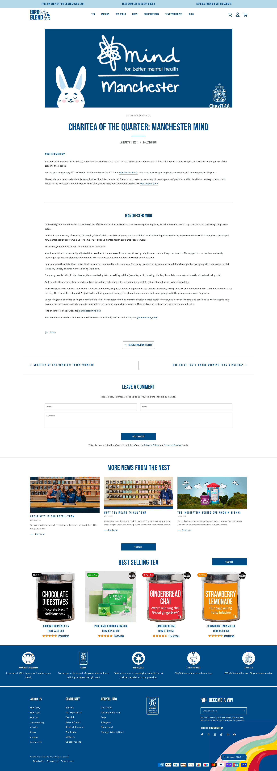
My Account (107, 727)
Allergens (106, 722)
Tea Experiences (74, 712)
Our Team (35, 712)
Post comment (138, 436)
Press (33, 732)
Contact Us (36, 742)
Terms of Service (173, 445)
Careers (34, 737)
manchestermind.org (90, 310)
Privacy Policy (151, 445)
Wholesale (71, 732)
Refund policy (38, 761)
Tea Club (70, 717)
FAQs (103, 717)
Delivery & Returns (110, 712)
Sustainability (37, 722)
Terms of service (67, 761)
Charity (34, 727)
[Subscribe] (245, 711)
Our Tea (34, 717)
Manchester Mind (128, 172)
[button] (230, 14)
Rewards (70, 707)
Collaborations (73, 742)
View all (138, 547)
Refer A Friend (73, 722)
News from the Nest (141, 116)
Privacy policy (53, 761)
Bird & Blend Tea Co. (45, 757)
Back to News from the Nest (140, 345)
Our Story (35, 707)
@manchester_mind (147, 317)
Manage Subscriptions (112, 732)
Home (128, 116)
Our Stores (106, 707)
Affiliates (70, 737)
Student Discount (75, 727)
